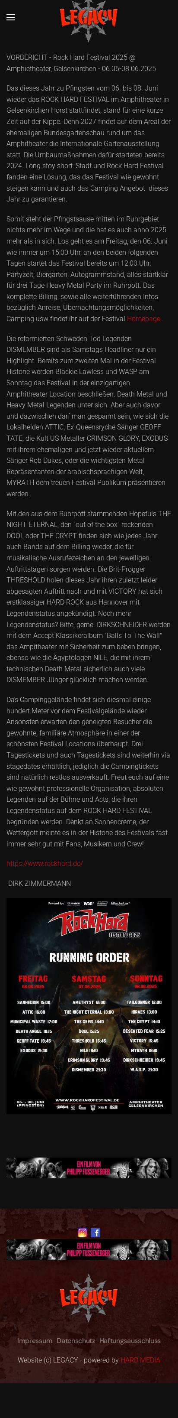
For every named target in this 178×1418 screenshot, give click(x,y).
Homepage (143, 319)
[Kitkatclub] (89, 1167)
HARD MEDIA (140, 1360)
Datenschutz (76, 1340)
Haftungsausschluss (130, 1340)
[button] (10, 17)
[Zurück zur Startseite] (89, 17)
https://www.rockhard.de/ (44, 863)
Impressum (34, 1340)
